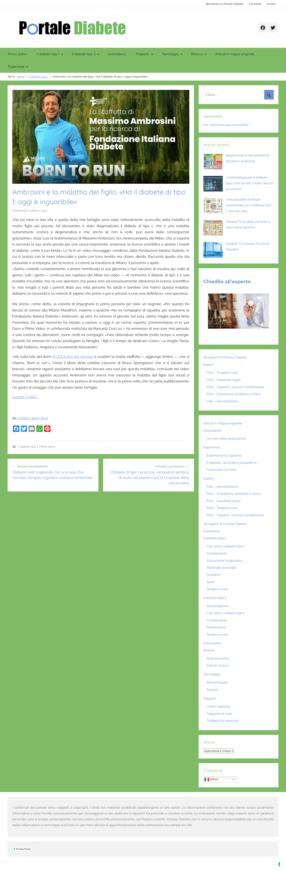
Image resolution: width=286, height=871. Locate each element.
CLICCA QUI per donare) (74, 357)
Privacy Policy (23, 849)
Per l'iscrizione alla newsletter (226, 125)
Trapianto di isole (219, 714)
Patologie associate (221, 567)
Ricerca (197, 54)
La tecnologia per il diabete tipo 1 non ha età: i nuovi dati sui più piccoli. (250, 183)
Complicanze (217, 553)
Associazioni (212, 430)
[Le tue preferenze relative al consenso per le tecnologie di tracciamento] (279, 864)
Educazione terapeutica (224, 560)
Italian (213, 779)
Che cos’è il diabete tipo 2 (226, 613)
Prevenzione (216, 627)
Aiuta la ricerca (218, 658)
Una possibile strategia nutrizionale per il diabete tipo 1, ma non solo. (248, 205)
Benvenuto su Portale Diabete (224, 3)
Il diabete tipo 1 (48, 54)
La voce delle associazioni (226, 438)
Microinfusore (217, 682)
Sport (211, 582)
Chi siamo (255, 3)
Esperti (208, 364)
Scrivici (271, 3)
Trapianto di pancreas (223, 721)
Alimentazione (218, 606)
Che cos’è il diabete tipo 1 (226, 546)
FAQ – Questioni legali (223, 380)
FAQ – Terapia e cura (222, 372)
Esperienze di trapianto (224, 455)
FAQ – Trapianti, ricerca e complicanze (235, 387)
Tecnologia (170, 54)
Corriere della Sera (32, 418)
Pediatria (213, 575)
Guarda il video (25, 397)
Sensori (212, 690)
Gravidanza (117, 54)
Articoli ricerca (217, 665)
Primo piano (17, 54)
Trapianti (142, 54)
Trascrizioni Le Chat (221, 470)
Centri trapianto (218, 706)
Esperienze (16, 66)
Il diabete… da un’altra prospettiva (231, 463)
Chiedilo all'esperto (227, 281)
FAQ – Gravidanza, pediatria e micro (234, 394)
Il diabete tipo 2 (84, 54)
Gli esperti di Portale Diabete (225, 357)
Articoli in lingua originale (234, 54)
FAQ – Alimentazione (222, 401)
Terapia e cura (217, 589)
